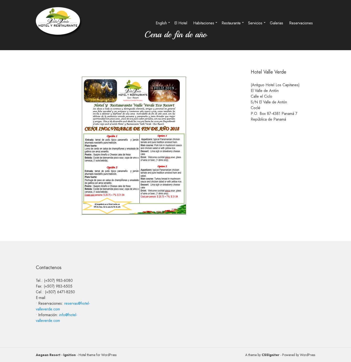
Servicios (255, 23)
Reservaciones (301, 23)
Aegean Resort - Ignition (56, 354)
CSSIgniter (270, 354)
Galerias (276, 23)
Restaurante (231, 23)
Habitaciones (203, 23)
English (161, 23)
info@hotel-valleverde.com (56, 317)
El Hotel (180, 23)
